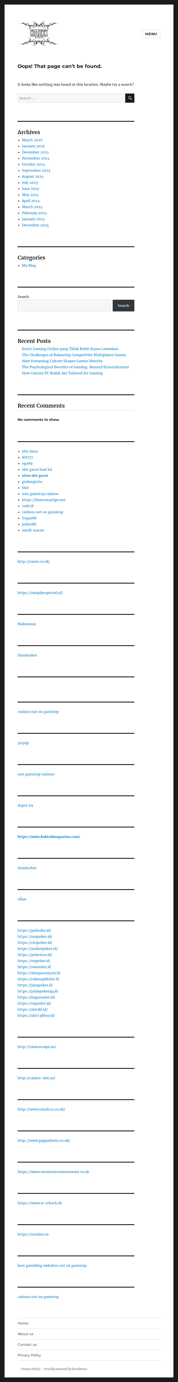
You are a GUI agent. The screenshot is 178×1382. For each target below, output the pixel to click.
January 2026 (33, 146)
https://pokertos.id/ (35, 955)
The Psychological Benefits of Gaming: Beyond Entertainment (75, 367)
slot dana (30, 451)
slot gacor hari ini (37, 469)
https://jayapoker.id (35, 985)
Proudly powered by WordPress (65, 1369)
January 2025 (33, 219)
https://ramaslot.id (34, 967)
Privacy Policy (29, 1355)
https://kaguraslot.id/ (36, 997)
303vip (23, 743)
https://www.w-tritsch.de (40, 1203)
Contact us (27, 1345)
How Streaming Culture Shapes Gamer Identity (62, 361)
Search (23, 296)
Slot (25, 487)
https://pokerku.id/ (34, 930)
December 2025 (35, 152)
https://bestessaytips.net (44, 500)
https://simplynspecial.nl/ (40, 593)
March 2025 (32, 207)
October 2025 (33, 164)
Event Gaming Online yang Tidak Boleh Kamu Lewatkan (70, 349)
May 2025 (30, 194)
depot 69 (25, 805)
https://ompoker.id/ (35, 936)
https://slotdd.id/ (33, 1009)
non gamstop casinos (40, 494)
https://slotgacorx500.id (39, 973)
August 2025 (33, 176)
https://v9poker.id (34, 961)
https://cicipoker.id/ (35, 942)
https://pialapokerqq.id (38, 991)
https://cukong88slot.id (38, 979)
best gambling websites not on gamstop (52, 1265)
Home (23, 1323)
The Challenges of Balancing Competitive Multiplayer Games (74, 355)
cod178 (28, 506)
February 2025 (34, 213)
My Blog (29, 265)
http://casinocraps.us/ (37, 1047)
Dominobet (27, 655)
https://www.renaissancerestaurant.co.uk (53, 1172)
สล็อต (22, 899)
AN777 (27, 457)
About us (25, 1334)
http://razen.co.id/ (34, 561)
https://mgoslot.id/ (34, 1003)
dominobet (27, 868)
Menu (151, 34)
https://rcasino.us (33, 1234)
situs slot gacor (35, 475)
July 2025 (30, 182)
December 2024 (35, 225)
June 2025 (30, 188)
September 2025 (36, 170)
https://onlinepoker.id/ (38, 948)
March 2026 (32, 140)
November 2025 (35, 158)
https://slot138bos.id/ (36, 1015)
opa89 (27, 463)
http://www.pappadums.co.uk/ (44, 1140)
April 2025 (31, 201)
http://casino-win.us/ (36, 1078)
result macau (33, 530)
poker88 (29, 524)
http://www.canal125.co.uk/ (41, 1109)
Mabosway (27, 624)
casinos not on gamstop (42, 512)
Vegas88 (29, 518)
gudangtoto (32, 481)
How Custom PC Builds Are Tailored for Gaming (62, 373)
